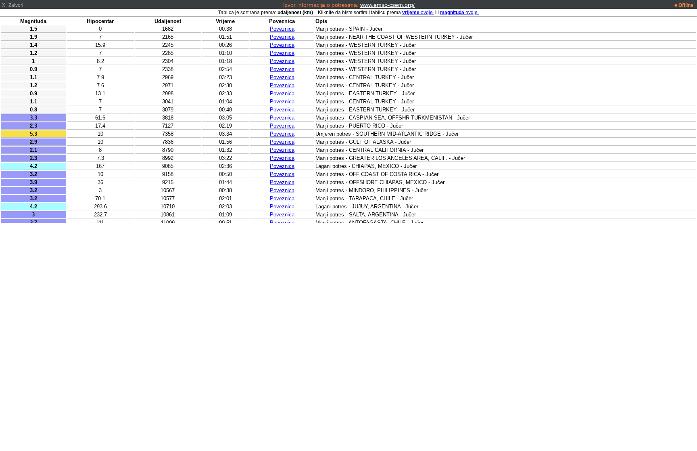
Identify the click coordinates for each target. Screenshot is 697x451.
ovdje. (418, 12)
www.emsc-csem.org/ (387, 5)
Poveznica (282, 29)
